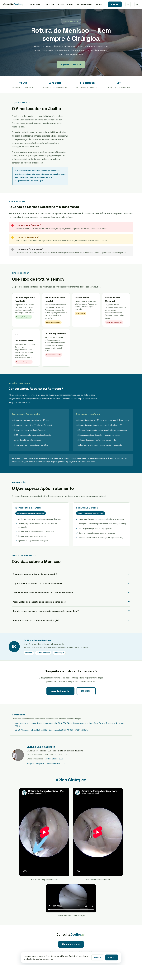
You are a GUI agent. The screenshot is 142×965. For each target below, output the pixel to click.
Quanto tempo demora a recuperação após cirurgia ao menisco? (71, 611)
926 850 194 (86, 691)
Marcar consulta (71, 944)
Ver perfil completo (36, 763)
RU (137, 4)
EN (128, 4)
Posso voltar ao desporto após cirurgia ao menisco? (71, 601)
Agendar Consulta (71, 64)
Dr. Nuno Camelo (84, 4)
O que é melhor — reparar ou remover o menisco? (71, 583)
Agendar (115, 4)
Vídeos (99, 4)
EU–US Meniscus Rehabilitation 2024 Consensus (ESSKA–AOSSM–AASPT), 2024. (51, 730)
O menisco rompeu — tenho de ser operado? (71, 574)
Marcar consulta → (56, 763)
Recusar (98, 957)
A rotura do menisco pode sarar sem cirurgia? (71, 620)
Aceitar (111, 957)
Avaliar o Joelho (65, 4)
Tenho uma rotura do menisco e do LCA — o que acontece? (71, 592)
